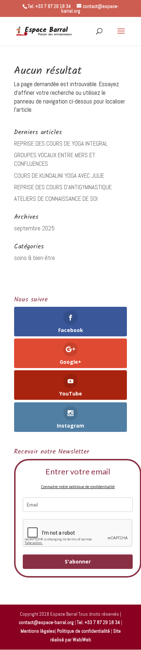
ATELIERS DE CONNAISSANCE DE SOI (56, 199)
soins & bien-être (34, 258)
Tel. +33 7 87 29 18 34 (98, 622)
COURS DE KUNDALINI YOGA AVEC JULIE (59, 176)
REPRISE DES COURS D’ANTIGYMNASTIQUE (63, 187)
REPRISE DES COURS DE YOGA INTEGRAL (61, 143)
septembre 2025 (34, 228)
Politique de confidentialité (83, 631)
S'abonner (78, 561)
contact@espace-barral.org (46, 622)
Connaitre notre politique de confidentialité (78, 486)
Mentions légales (38, 631)
